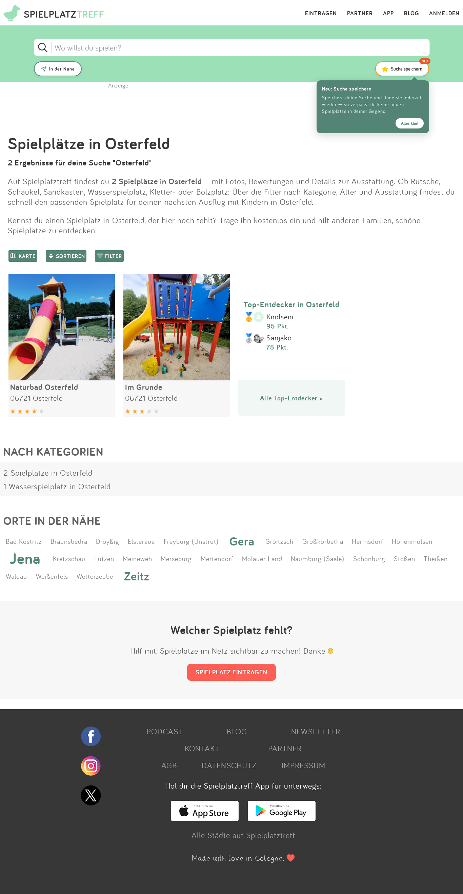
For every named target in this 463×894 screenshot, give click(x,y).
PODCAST (164, 731)
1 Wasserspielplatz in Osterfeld (57, 486)
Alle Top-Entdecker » (291, 398)
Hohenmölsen (412, 541)
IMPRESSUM (303, 765)
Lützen (104, 558)
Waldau (16, 576)
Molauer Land (262, 558)
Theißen (436, 558)
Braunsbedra (69, 541)
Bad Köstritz (24, 541)
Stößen (404, 558)
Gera (242, 541)
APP (388, 13)
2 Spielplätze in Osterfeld (48, 473)
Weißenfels (52, 576)
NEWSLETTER (315, 731)
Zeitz (136, 576)
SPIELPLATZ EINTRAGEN (231, 672)
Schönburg (369, 558)
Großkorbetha (322, 541)
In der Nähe (62, 69)
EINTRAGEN (321, 13)
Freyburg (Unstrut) (191, 541)
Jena (25, 558)
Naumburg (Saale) (317, 558)
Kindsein (280, 317)
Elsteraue (141, 541)
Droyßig (107, 541)
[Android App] (281, 818)
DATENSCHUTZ (229, 765)
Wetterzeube (95, 576)
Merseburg (176, 558)
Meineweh (137, 558)
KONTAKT (202, 748)
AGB (169, 765)
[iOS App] (204, 818)
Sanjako (279, 338)
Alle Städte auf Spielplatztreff (243, 835)
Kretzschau (69, 558)
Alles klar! (409, 123)
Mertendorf (217, 558)
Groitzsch (279, 541)
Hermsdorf (367, 541)
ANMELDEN (444, 13)
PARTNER (360, 13)
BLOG (411, 13)
